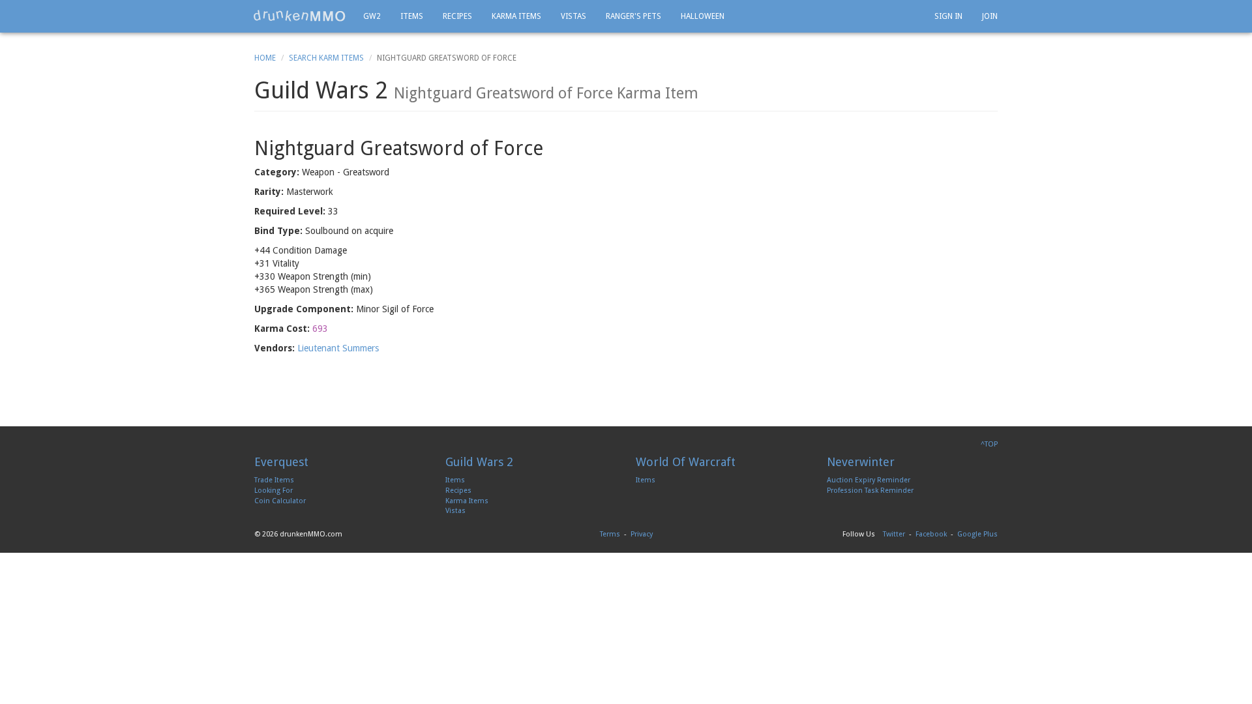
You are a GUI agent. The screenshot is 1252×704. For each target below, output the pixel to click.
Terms (610, 534)
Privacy (642, 534)
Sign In (948, 16)
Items (411, 16)
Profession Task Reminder (870, 490)
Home (265, 58)
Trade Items (274, 480)
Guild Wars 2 (479, 462)
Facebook (931, 534)
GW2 (372, 16)
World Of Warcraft (686, 462)
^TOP (989, 444)
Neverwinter (861, 462)
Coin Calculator (280, 501)
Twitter (894, 534)
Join (990, 16)
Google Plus (977, 534)
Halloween (702, 16)
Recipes (457, 16)
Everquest (281, 462)
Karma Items (516, 16)
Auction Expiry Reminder (868, 480)
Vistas (573, 16)
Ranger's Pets (633, 16)
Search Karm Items (326, 58)
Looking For (273, 490)
